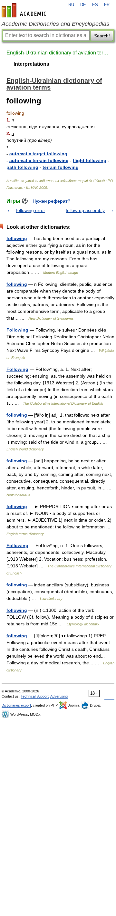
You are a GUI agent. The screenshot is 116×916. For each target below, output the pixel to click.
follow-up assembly (85, 210)
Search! (102, 35)
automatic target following (38, 153)
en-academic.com (25, 10)
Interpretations (31, 64)
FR (107, 5)
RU (71, 5)
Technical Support (35, 696)
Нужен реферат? (52, 201)
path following (22, 167)
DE (83, 5)
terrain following (61, 167)
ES (95, 5)
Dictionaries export (16, 705)
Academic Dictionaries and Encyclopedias (55, 24)
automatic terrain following (39, 160)
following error (30, 210)
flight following (89, 160)
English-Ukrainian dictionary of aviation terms (58, 52)
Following (17, 330)
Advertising (59, 696)
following (16, 238)
